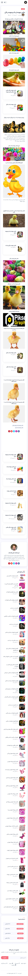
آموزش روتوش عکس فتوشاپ (11, 600)
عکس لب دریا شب (14, 608)
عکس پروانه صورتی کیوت (12, 850)
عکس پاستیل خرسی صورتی (12, 858)
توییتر (10, 963)
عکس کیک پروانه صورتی (12, 842)
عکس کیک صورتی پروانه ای (12, 802)
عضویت (4, 958)
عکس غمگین (20, 938)
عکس (23, 9)
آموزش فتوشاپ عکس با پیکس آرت (11, 674)
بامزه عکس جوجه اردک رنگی (11, 480)
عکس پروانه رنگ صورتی (13, 794)
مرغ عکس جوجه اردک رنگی (11, 467)
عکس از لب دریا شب (13, 624)
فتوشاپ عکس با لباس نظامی (11, 737)
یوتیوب (12, 965)
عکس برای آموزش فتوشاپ (12, 592)
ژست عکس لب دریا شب (13, 640)
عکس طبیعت (20, 933)
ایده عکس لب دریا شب (13, 705)
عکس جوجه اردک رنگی (11, 353)
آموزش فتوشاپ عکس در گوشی (11, 616)
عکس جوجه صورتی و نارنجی (12, 778)
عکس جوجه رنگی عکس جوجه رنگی (11, 528)
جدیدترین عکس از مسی (13, 866)
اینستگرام (3, 963)
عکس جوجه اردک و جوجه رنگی (10, 232)
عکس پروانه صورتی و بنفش (12, 786)
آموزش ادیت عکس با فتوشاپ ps (11, 656)
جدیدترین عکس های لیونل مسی (11, 907)
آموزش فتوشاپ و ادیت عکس (11, 681)
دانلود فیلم (23, 963)
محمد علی (20, 15)
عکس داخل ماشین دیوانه (12, 874)
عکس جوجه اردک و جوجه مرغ (10, 516)
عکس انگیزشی (20, 924)
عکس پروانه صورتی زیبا (13, 810)
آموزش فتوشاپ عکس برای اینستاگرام (12, 649)
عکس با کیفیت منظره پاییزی (12, 899)
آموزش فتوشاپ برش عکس (12, 713)
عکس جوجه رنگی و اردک (10, 245)
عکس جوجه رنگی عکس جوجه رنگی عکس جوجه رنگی (11, 92)
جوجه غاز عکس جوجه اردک (11, 492)
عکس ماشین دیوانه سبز (12, 891)
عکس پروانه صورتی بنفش (12, 834)
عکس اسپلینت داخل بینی (12, 576)
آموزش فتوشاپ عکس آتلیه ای (11, 697)
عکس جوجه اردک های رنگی (11, 367)
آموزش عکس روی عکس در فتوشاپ (12, 665)
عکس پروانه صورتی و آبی (12, 753)
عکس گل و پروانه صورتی (12, 761)
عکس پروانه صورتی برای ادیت (11, 769)
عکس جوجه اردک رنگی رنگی (11, 105)
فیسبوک (16, 963)
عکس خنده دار (20, 929)
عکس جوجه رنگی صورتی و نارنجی (11, 729)
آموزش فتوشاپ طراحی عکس (11, 632)
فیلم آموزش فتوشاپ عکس (12, 721)
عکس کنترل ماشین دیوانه (12, 882)
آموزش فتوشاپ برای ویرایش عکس (11, 690)
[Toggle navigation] (2, 2)
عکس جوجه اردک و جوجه (10, 503)
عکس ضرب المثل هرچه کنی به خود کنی (11, 585)
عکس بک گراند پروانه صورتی (11, 826)
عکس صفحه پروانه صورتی (12, 818)
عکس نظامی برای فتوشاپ (12, 745)
